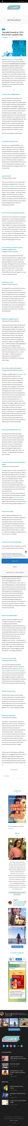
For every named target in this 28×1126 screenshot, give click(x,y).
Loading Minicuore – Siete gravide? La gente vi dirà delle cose (17, 1072)
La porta (11, 282)
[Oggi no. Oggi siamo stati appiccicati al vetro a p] (17, 935)
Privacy (11, 1120)
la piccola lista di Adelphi (13, 59)
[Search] (25, 1)
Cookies (16, 1120)
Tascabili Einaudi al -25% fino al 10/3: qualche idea (12, 33)
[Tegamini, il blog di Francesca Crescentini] (14, 7)
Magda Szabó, (5, 282)
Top (14, 1122)
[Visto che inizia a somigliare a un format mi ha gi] (23, 1022)
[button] (26, 552)
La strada (14, 658)
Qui (3, 133)
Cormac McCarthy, (7, 658)
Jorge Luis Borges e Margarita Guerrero (12, 247)
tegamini (5, 37)
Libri (3, 29)
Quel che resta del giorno (16, 368)
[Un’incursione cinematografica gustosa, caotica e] (17, 917)
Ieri (10, 176)
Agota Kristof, (5, 176)
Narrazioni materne (15, 1064)
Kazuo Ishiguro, (6, 368)
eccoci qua (10, 828)
